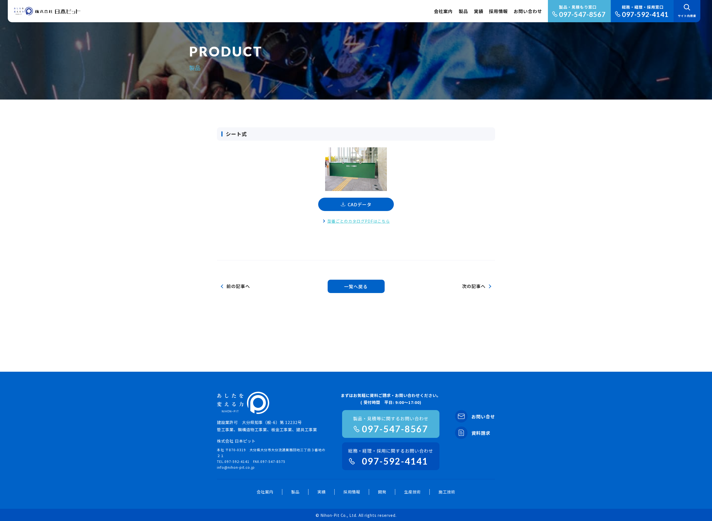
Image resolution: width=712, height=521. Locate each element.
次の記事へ (474, 286)
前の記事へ (238, 286)
